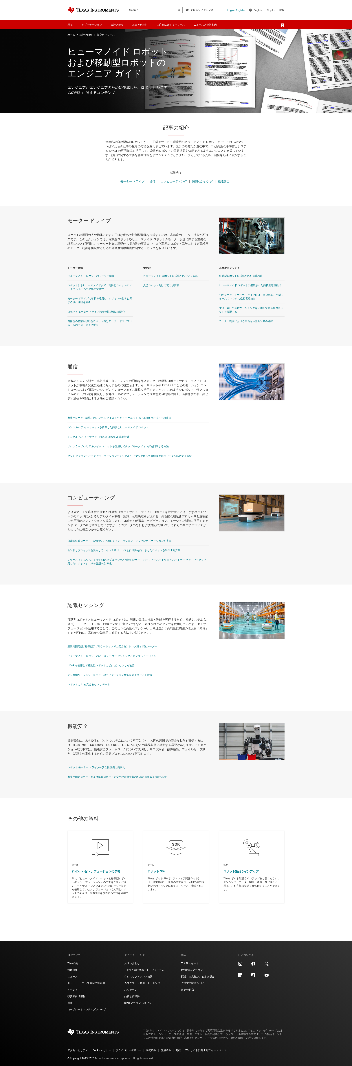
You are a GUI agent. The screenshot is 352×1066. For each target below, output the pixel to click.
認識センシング (202, 181)
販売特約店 (187, 989)
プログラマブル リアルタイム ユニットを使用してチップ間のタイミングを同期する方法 (118, 446)
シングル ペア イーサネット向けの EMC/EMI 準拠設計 (98, 436)
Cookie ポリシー (102, 1050)
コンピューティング (174, 181)
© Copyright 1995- (80, 1058)
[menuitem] (282, 24)
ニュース (72, 976)
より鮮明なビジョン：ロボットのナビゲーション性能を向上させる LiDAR (109, 674)
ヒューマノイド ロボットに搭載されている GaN (170, 275)
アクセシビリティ (77, 1050)
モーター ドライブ (132, 181)
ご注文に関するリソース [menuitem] (171, 24)
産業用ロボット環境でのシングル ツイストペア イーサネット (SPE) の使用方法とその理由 (119, 417)
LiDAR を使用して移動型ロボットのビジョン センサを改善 (101, 665)
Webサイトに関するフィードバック (205, 1050)
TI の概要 (72, 963)
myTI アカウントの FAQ (137, 1002)
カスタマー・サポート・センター (143, 983)
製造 (70, 1002)
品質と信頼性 (132, 996)
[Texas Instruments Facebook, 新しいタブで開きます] (253, 965)
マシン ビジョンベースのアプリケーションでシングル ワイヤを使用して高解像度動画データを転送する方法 (129, 455)
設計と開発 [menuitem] (117, 24)
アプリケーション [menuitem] (91, 24)
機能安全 (224, 181)
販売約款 (151, 1050)
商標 (178, 1050)
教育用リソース (106, 34)
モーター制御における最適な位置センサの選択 (246, 321)
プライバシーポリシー (128, 1050)
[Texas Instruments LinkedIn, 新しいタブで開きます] (240, 976)
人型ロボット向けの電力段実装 (161, 285)
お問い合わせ (132, 963)
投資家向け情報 (76, 996)
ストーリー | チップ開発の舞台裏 (86, 983)
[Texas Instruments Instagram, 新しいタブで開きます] (240, 965)
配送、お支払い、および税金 (197, 976)
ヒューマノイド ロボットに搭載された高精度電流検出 (250, 285)
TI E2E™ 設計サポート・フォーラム (144, 969)
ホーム (71, 34)
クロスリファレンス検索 (138, 976)
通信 (152, 181)
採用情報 (72, 969)
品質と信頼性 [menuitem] (140, 24)
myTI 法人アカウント (193, 969)
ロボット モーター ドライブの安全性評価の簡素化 (96, 311)
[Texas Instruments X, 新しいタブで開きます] (266, 965)
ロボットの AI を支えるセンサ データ (88, 684)
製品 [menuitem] (70, 24)
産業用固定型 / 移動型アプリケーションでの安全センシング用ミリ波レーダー (112, 646)
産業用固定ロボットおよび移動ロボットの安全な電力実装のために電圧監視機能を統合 (117, 776)
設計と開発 (86, 34)
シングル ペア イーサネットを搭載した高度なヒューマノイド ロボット (108, 427)
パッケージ (130, 989)
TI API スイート (190, 963)
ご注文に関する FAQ (192, 983)
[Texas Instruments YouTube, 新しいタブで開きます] (266, 976)
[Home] (93, 10)
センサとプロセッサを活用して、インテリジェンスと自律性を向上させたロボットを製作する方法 (123, 550)
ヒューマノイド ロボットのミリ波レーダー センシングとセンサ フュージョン (111, 655)
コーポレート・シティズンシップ (86, 1009)
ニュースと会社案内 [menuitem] (205, 24)
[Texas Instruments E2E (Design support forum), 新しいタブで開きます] (253, 976)
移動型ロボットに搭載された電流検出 (241, 275)
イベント (72, 989)
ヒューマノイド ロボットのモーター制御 (90, 275)
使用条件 (166, 1050)
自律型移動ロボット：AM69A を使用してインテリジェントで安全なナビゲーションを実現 (119, 540)
